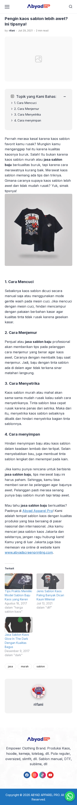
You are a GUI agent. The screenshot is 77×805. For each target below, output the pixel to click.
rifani (38, 704)
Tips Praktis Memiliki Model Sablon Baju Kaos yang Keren (18, 595)
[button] (38, 235)
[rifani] (38, 699)
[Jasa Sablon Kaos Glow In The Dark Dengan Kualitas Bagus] (18, 625)
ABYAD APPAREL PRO (45, 795)
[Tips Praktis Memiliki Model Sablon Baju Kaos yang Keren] (18, 581)
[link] (27, 775)
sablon (41, 666)
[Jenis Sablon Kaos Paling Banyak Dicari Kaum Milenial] (50, 581)
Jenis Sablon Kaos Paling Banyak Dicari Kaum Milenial (50, 595)
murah (25, 666)
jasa (10, 666)
